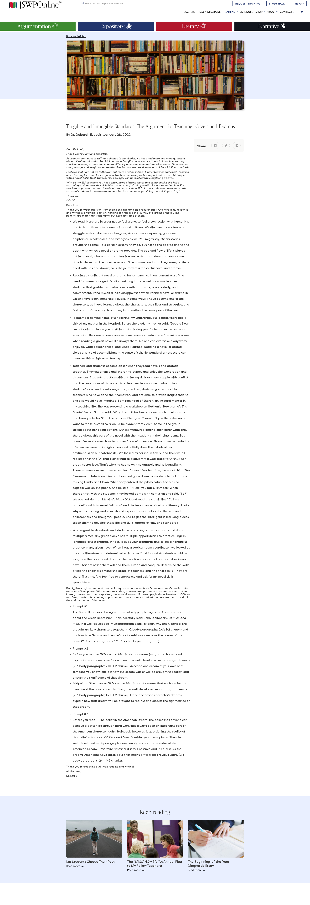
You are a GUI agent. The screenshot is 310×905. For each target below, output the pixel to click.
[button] (231, 12)
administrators (209, 11)
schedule (246, 11)
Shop (259, 11)
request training (247, 3)
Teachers (188, 11)
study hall (277, 3)
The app (298, 3)
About (271, 11)
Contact (286, 11)
